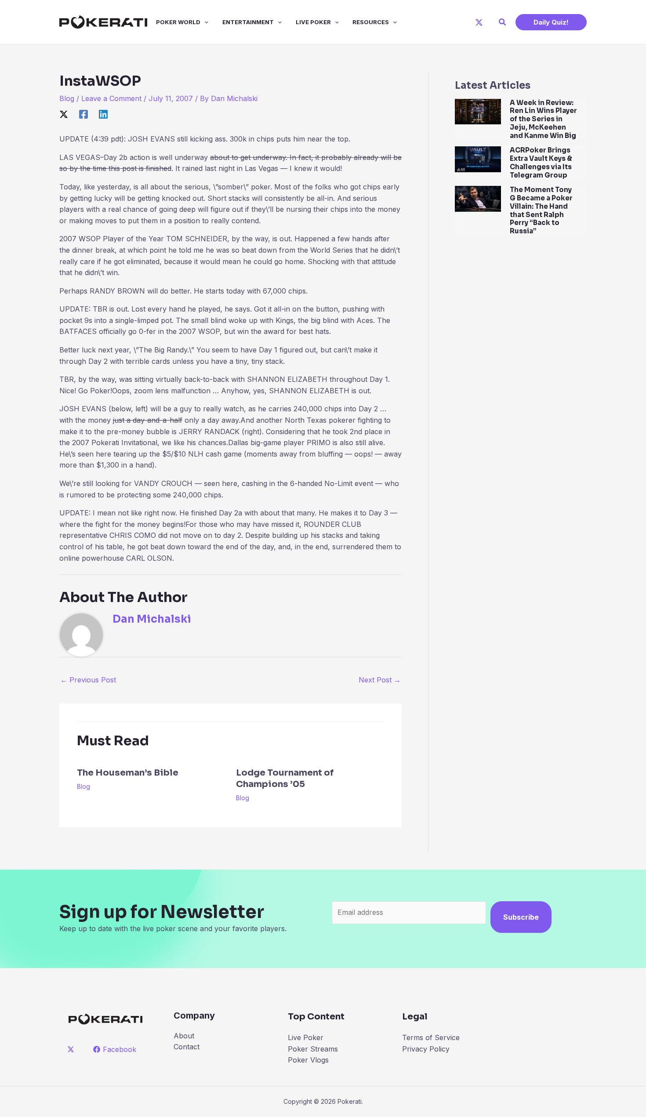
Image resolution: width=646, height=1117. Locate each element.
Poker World (178, 21)
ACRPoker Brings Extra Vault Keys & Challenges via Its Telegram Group (541, 162)
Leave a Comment (111, 98)
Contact (187, 1046)
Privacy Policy (426, 1048)
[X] (479, 22)
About (184, 1035)
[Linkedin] (103, 114)
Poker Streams (313, 1048)
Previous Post (88, 679)
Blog (66, 98)
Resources (370, 21)
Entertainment (248, 21)
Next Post (380, 679)
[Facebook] (83, 114)
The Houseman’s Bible (127, 772)
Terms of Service (431, 1037)
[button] (503, 22)
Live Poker (313, 21)
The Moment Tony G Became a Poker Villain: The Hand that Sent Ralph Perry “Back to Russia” (541, 210)
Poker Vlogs (308, 1059)
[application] (204, 22)
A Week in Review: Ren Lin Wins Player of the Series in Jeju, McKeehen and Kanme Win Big (543, 119)
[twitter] (72, 1049)
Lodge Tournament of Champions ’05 (285, 778)
